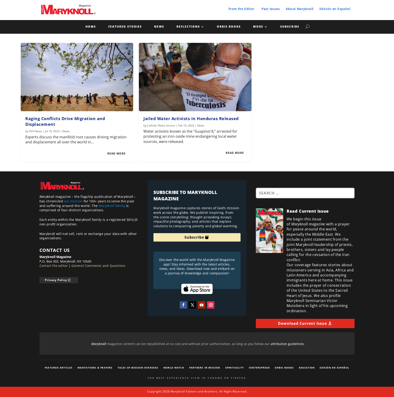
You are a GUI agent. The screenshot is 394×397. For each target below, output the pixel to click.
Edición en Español (334, 9)
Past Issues (271, 9)
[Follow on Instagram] (210, 305)
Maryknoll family (112, 206)
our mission (73, 201)
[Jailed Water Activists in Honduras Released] (195, 77)
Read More (116, 153)
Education (307, 367)
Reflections (188, 26)
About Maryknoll (299, 9)
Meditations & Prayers (95, 367)
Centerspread (259, 367)
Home (91, 26)
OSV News (35, 131)
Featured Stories (125, 26)
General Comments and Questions (98, 265)
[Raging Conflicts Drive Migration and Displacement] (77, 77)
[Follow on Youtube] (201, 305)
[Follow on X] (192, 305)
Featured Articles (59, 367)
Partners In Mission (204, 367)
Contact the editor (53, 265)
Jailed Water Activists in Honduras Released (191, 118)
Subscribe (289, 26)
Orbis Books (229, 26)
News (159, 26)
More (258, 26)
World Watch (173, 367)
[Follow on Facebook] (183, 305)
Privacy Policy (56, 280)
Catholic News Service (161, 125)
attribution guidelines (287, 344)
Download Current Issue (302, 323)
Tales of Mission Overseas (138, 367)
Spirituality (234, 367)
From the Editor (241, 9)
